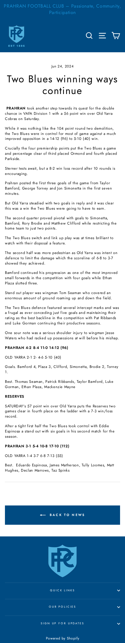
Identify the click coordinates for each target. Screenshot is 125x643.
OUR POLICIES (62, 607)
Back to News (66, 514)
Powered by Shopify (62, 638)
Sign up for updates (62, 623)
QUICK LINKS (62, 590)
